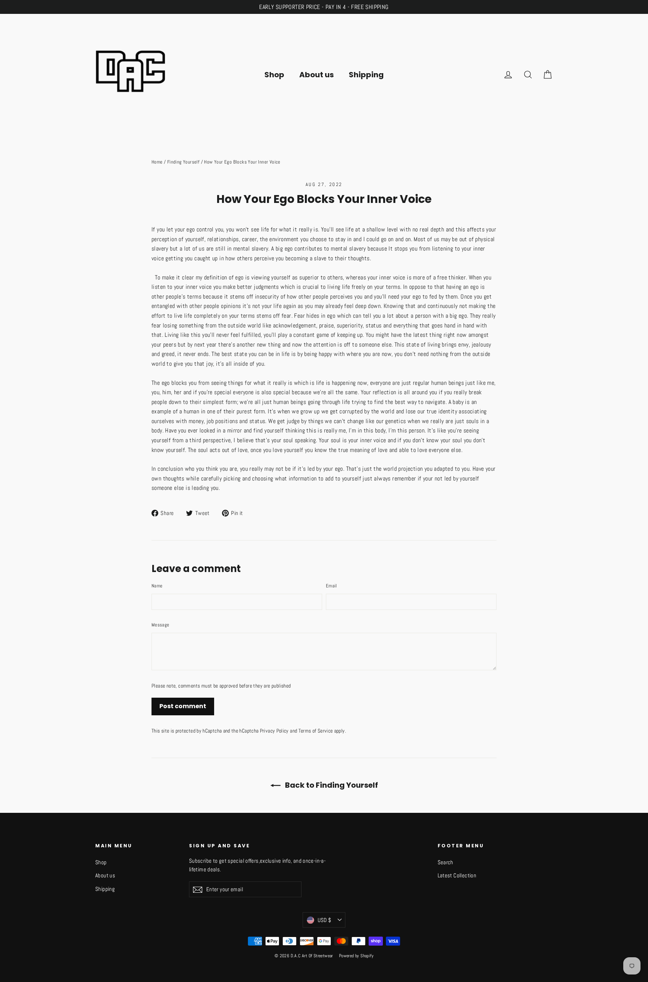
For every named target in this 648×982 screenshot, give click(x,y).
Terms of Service (315, 730)
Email (331, 586)
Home (157, 162)
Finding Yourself (183, 162)
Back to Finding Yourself (331, 785)
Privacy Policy (274, 730)
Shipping (366, 74)
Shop (274, 74)
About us (316, 74)
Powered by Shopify (356, 956)
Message (160, 625)
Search (445, 862)
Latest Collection (457, 875)
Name (157, 586)
